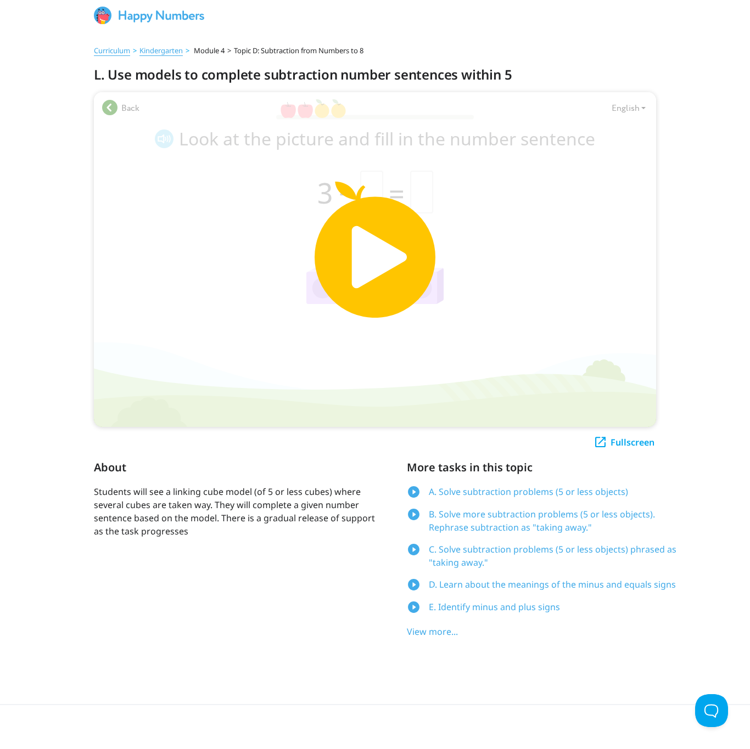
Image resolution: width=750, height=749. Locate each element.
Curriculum (112, 50)
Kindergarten (161, 50)
